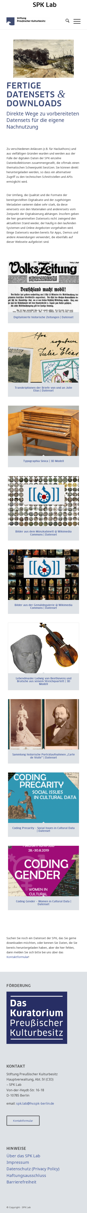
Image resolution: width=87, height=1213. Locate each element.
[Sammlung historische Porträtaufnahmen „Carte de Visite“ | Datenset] (43, 724)
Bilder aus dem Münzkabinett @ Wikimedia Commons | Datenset (43, 533)
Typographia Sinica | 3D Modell (43, 461)
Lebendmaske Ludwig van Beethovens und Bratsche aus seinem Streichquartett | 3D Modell (43, 681)
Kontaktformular (17, 957)
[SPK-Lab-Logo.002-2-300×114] (36, 21)
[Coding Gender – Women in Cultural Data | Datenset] (43, 871)
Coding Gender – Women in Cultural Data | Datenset (43, 903)
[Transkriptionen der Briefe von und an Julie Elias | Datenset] (43, 357)
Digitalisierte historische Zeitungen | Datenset (43, 317)
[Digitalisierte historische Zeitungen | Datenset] (43, 287)
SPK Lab (44, 5)
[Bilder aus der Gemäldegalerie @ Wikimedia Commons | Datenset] (43, 574)
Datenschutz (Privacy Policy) (32, 1168)
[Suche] (65, 21)
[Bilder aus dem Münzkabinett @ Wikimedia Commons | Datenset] (43, 501)
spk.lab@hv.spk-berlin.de (35, 1103)
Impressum (17, 1162)
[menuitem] (44, 5)
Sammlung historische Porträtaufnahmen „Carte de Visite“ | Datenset (43, 756)
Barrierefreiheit (21, 1182)
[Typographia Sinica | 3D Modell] (43, 431)
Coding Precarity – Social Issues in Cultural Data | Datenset (43, 829)
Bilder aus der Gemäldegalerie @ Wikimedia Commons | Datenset (43, 606)
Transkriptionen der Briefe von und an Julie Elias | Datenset (43, 389)
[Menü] (75, 21)
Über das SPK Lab (23, 1156)
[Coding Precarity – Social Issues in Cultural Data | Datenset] (43, 797)
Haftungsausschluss (26, 1175)
